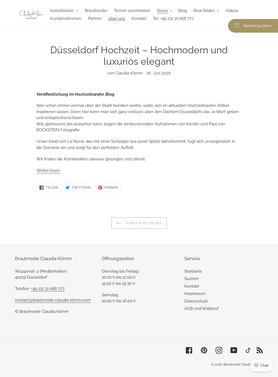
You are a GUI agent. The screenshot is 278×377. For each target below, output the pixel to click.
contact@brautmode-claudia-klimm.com (53, 300)
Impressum (195, 293)
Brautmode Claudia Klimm (243, 364)
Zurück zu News (143, 223)
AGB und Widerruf (201, 308)
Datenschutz (196, 301)
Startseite (193, 271)
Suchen (191, 278)
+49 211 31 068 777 (48, 288)
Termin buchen (257, 25)
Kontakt (191, 286)
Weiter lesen (48, 170)
